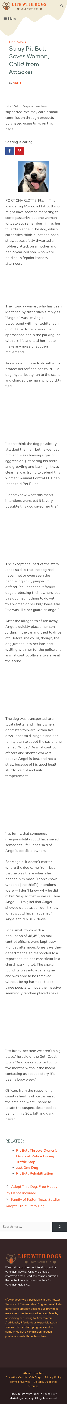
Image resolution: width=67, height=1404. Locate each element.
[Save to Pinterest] (19, 151)
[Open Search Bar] (62, 6)
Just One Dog (27, 1167)
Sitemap (33, 1386)
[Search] (59, 1227)
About (27, 1373)
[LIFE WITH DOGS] (24, 6)
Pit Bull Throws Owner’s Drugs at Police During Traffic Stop (36, 1156)
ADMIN (17, 83)
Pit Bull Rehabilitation (34, 1173)
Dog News (17, 42)
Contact (39, 1373)
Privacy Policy (53, 1377)
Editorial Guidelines (45, 1382)
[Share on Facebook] (9, 151)
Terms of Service (20, 1382)
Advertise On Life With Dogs (23, 1377)
